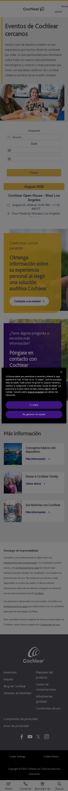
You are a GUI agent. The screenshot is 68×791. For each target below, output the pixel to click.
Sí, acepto (34, 405)
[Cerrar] (61, 372)
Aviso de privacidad (36, 392)
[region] (34, 395)
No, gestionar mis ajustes (34, 414)
